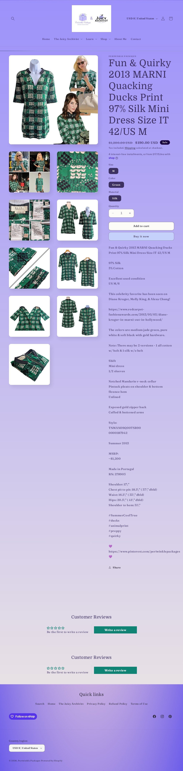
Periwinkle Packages (29, 760)
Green (116, 184)
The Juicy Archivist (71, 703)
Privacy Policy (96, 703)
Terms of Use (139, 703)
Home (51, 703)
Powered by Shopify (52, 760)
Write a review (115, 630)
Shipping (130, 147)
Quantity (114, 206)
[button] (13, 19)
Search (39, 703)
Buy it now (141, 236)
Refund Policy (118, 703)
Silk (115, 198)
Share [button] (116, 567)
